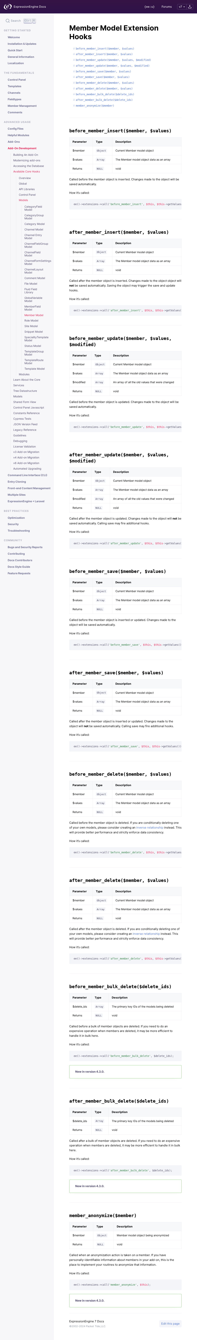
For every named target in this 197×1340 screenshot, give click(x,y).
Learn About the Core (26, 379)
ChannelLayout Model (33, 271)
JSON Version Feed (25, 424)
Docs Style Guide (19, 566)
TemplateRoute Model (33, 362)
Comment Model (34, 278)
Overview (25, 178)
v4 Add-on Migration (26, 457)
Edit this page (170, 1323)
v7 (180, 6)
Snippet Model (33, 331)
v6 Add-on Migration (26, 463)
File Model (30, 283)
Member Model (33, 315)
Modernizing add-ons (26, 160)
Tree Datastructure (25, 390)
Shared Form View (24, 402)
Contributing (16, 553)
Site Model (31, 326)
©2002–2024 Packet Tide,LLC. (87, 1326)
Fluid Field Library (30, 291)
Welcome (14, 37)
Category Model (34, 223)
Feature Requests (19, 573)
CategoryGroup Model (34, 217)
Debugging (20, 441)
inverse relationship (149, 827)
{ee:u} (149, 6)
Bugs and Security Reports (25, 547)
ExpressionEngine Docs (30, 6)
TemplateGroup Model (34, 353)
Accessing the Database (28, 165)
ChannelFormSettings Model (35, 262)
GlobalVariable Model (33, 299)
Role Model (31, 320)
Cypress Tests (22, 418)
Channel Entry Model (33, 237)
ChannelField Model (32, 254)
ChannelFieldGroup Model (35, 245)
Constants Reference (26, 413)
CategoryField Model (33, 208)
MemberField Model (32, 308)
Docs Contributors (20, 560)
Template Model (34, 368)
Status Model (32, 345)
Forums (167, 6)
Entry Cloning (17, 481)
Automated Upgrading (27, 468)
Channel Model (33, 229)
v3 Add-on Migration (26, 451)
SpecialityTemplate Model (35, 339)
